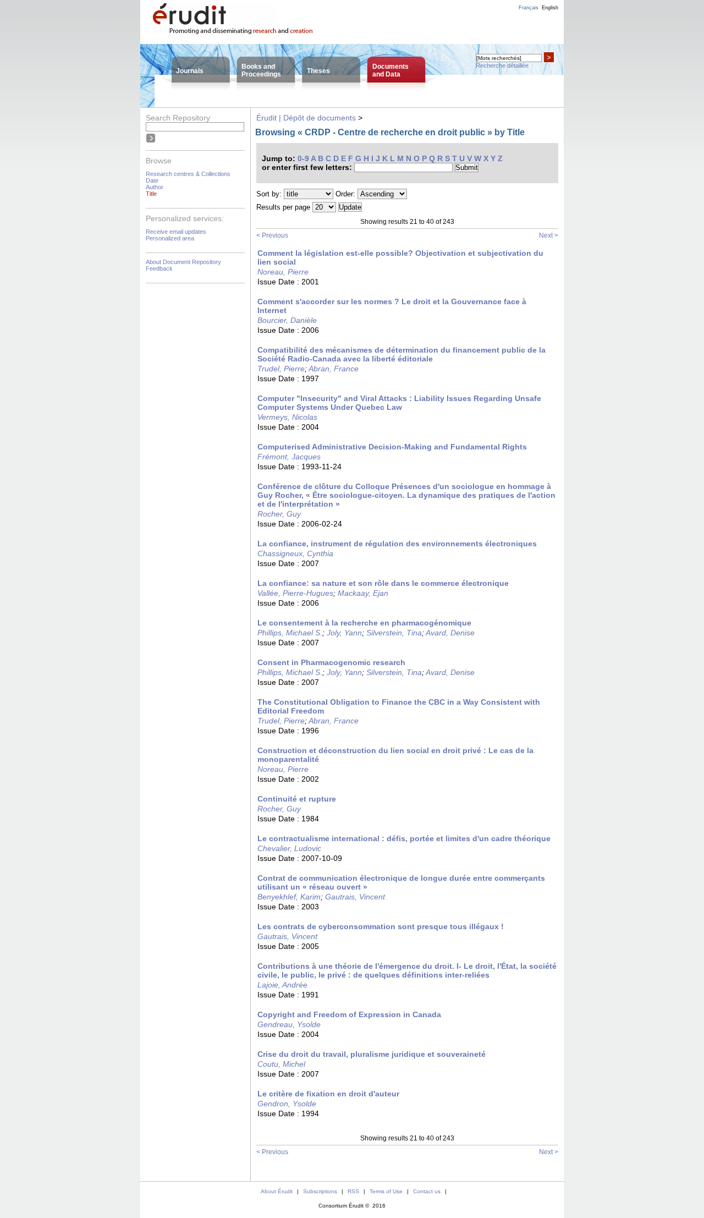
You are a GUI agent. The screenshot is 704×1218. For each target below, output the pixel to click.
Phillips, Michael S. (289, 632)
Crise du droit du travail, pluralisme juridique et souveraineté (371, 1054)
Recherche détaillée (502, 65)
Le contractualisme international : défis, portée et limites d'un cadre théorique (404, 838)
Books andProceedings (261, 70)
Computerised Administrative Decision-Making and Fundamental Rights (392, 446)
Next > (548, 235)
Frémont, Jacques (289, 456)
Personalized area (170, 238)
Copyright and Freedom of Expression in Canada (349, 1014)
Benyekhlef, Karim (289, 896)
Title (151, 193)
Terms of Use (386, 1191)
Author (154, 187)
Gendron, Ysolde (286, 1103)
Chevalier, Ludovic (289, 848)
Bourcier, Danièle (287, 320)
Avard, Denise (450, 632)
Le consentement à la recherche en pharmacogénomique (364, 622)
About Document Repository (183, 262)
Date (152, 180)
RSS (353, 1191)
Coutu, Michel (281, 1064)
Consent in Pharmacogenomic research (331, 662)
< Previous (272, 235)
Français (528, 7)
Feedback (159, 268)
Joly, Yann (344, 632)
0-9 (303, 158)
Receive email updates (176, 231)
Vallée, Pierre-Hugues (295, 593)
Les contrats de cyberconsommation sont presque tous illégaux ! (380, 926)
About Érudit (277, 1191)
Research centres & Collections (188, 174)
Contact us (427, 1191)
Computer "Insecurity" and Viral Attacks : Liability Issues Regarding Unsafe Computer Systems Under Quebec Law (399, 403)
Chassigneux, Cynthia (295, 553)
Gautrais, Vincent (355, 896)
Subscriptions (320, 1191)
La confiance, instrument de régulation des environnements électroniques (397, 543)
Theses (318, 71)
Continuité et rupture (296, 798)
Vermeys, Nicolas (287, 417)
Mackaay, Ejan (363, 593)
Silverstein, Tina (394, 632)
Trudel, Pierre (281, 368)
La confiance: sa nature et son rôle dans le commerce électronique (383, 583)
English (550, 7)
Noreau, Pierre (283, 271)
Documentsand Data (390, 70)
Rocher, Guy (279, 513)
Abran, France (334, 368)
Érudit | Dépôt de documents (306, 117)
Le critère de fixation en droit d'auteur (328, 1093)
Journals (190, 71)
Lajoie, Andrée (282, 984)
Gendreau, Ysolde (289, 1024)
